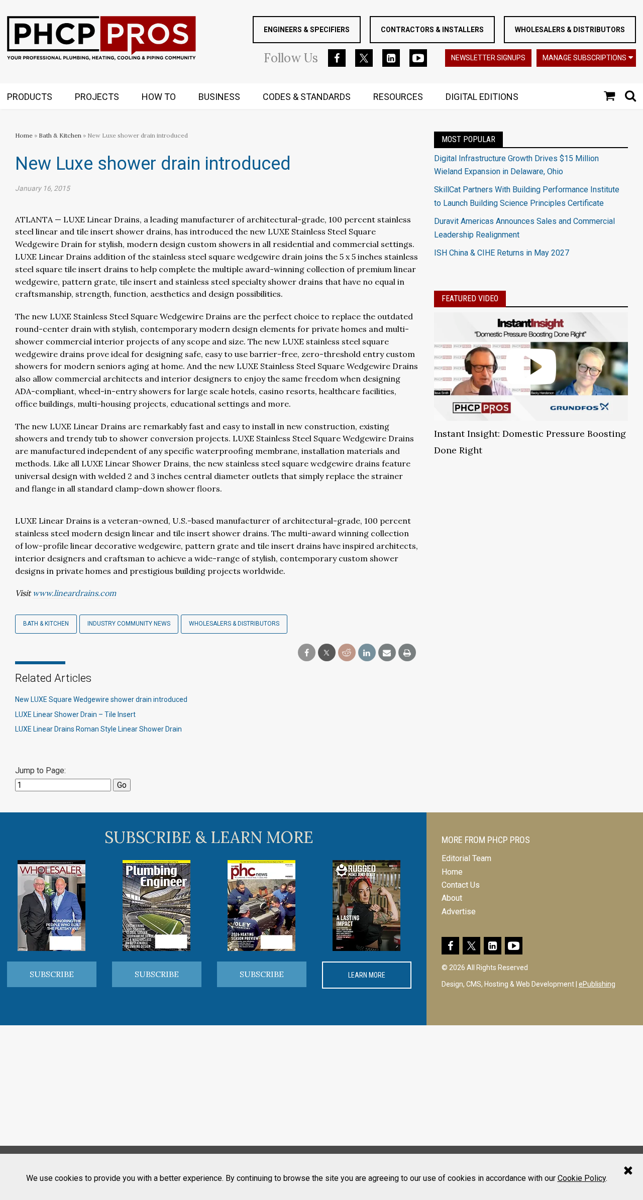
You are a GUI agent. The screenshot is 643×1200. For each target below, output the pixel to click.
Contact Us (461, 885)
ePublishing (597, 984)
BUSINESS (219, 96)
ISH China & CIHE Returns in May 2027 (501, 253)
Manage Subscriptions (584, 58)
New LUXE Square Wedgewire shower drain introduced (101, 699)
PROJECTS (97, 96)
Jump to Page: (40, 770)
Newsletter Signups (488, 58)
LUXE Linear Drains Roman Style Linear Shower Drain (98, 729)
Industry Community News (128, 623)
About (452, 898)
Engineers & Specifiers (307, 30)
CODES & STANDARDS (307, 96)
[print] (407, 653)
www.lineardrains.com (74, 593)
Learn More (366, 975)
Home (24, 135)
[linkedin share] (367, 653)
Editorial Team (466, 858)
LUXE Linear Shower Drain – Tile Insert (75, 714)
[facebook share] (306, 653)
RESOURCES (398, 96)
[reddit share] (347, 653)
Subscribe (52, 974)
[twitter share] (327, 653)
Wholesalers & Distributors (570, 30)
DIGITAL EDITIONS (482, 96)
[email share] (387, 653)
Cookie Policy (582, 1178)
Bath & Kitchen (60, 135)
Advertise (459, 911)
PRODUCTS (29, 96)
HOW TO (159, 96)
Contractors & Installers (432, 30)
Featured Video (470, 298)
